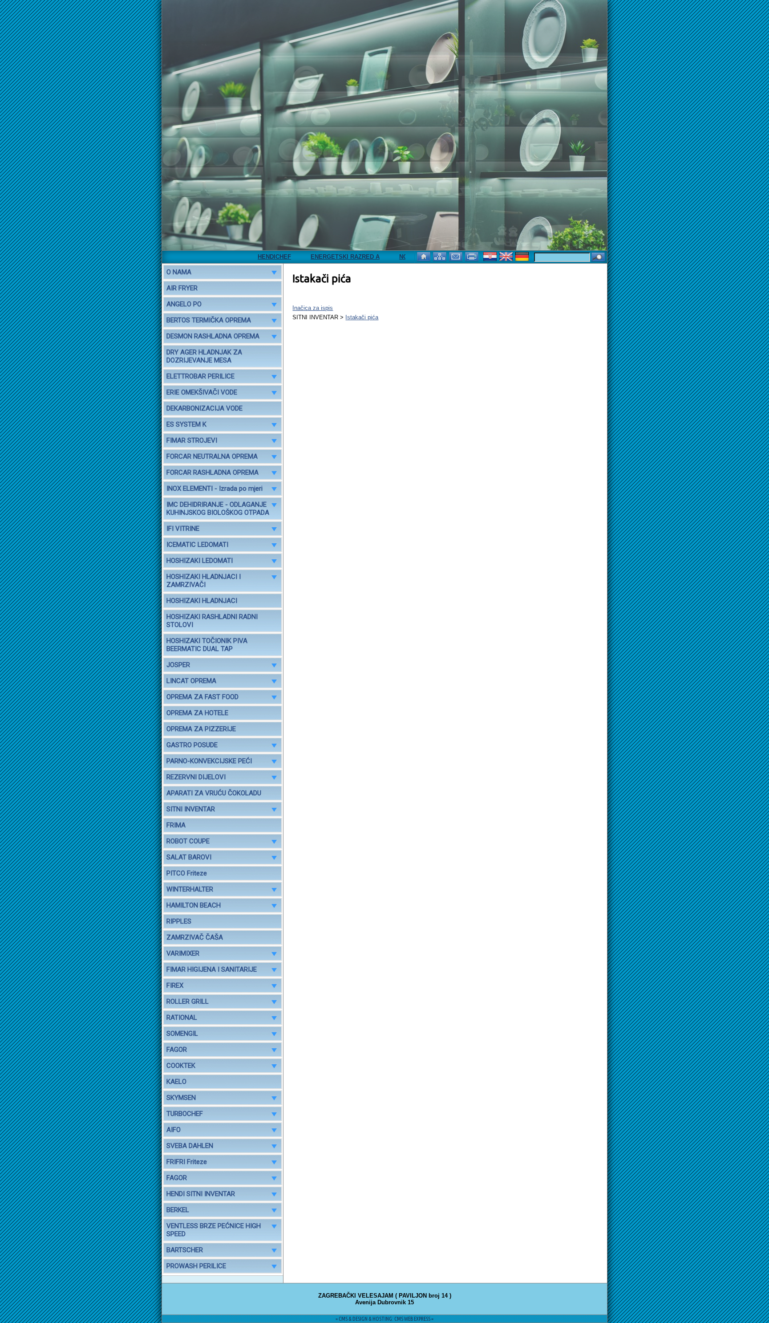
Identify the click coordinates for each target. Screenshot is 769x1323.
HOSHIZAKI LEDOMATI (199, 561)
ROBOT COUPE (188, 841)
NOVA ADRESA (394, 256)
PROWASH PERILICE (196, 1266)
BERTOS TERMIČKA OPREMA (208, 320)
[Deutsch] (523, 256)
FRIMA (176, 825)
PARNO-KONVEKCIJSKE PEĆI (209, 761)
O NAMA (178, 272)
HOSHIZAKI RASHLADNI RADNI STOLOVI (212, 621)
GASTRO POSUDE (192, 745)
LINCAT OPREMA (191, 681)
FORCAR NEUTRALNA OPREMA (212, 456)
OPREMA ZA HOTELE (197, 713)
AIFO (173, 1130)
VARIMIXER (182, 953)
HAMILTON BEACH (193, 905)
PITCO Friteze (186, 873)
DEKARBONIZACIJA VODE (204, 408)
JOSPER (178, 665)
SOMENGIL (182, 1034)
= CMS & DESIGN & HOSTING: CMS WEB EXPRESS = (384, 1319)
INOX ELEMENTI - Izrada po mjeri (214, 488)
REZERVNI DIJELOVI (196, 777)
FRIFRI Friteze (186, 1162)
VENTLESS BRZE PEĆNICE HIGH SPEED (213, 1230)
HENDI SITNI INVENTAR (200, 1194)
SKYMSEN (181, 1098)
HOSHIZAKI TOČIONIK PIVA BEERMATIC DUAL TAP (206, 645)
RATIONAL (181, 1018)
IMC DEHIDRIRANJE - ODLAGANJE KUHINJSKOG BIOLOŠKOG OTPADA (217, 509)
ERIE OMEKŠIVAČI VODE (201, 392)
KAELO (176, 1082)
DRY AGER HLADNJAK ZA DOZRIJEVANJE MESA (204, 356)
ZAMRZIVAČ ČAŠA (194, 937)
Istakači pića (361, 317)
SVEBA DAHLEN (189, 1146)
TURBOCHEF (184, 1114)
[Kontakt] (457, 256)
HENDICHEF (248, 256)
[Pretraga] (598, 257)
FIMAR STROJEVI (191, 440)
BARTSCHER (184, 1250)
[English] (507, 256)
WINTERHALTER (189, 889)
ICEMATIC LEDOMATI (197, 545)
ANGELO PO (184, 304)
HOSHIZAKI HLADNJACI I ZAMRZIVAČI (203, 581)
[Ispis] (473, 256)
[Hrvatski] (491, 256)
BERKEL (177, 1210)
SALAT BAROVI (188, 857)
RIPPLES (178, 921)
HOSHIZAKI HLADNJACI (201, 601)
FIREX (174, 985)
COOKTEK (180, 1066)
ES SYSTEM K (186, 424)
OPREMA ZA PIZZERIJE (201, 729)
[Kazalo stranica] (441, 256)
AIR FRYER (182, 288)
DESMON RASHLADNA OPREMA (212, 336)
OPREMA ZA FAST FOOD (202, 697)
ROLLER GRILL (187, 1001)
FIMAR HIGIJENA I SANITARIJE (211, 969)
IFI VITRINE (182, 529)
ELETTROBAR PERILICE (200, 376)
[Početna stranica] (425, 256)
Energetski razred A (319, 256)
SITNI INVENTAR (190, 809)
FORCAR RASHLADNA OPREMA (212, 472)
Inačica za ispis (312, 308)
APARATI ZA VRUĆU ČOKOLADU (213, 793)
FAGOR (176, 1050)
